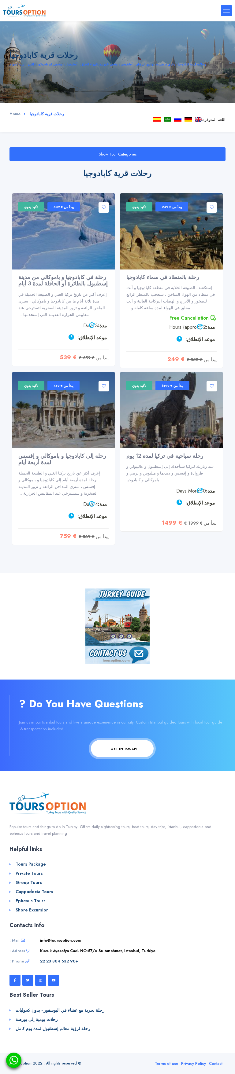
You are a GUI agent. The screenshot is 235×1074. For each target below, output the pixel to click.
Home (15, 114)
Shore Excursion (32, 910)
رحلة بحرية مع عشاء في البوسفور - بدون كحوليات (60, 1010)
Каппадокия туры (177, 119)
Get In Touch (123, 748)
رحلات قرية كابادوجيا (167, 119)
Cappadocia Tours (198, 119)
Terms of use (166, 1063)
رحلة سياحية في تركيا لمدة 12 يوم (164, 456)
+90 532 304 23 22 (59, 961)
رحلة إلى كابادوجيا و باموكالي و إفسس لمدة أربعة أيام (62, 459)
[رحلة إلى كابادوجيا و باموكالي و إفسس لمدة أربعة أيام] (63, 410)
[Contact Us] (117, 654)
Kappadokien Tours (188, 119)
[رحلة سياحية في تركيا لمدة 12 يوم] (171, 410)
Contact (215, 1063)
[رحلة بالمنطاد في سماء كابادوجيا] (171, 231)
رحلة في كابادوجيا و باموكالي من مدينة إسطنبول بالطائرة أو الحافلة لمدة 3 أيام (63, 280)
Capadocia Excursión (157, 119)
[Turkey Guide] (117, 617)
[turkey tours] (24, 10)
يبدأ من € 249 (172, 206)
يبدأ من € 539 (64, 206)
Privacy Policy (193, 1063)
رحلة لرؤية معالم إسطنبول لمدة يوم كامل (53, 1028)
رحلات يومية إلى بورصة (37, 1019)
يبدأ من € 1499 (172, 385)
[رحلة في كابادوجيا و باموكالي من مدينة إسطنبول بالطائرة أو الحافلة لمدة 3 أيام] (63, 231)
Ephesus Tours (31, 901)
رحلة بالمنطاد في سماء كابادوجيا (162, 277)
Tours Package (31, 864)
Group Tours (29, 882)
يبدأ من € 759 (63, 385)
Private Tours (29, 873)
